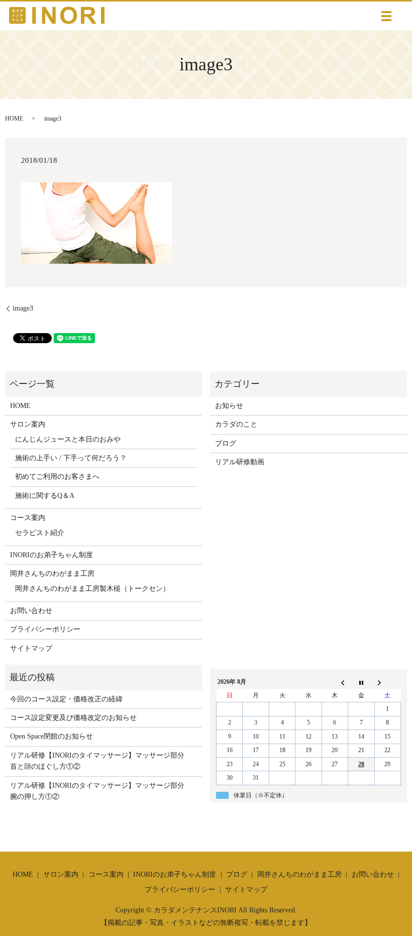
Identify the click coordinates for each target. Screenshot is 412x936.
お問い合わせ (31, 610)
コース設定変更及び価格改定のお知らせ (73, 717)
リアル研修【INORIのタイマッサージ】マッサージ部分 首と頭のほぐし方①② (100, 761)
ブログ (225, 443)
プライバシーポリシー (45, 629)
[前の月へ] (335, 682)
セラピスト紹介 (39, 533)
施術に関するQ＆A (44, 495)
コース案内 (27, 518)
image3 (23, 308)
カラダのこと (236, 424)
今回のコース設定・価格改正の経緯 (66, 699)
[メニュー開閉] (386, 16)
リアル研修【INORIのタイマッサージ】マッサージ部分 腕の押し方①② (100, 791)
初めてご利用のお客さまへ (57, 476)
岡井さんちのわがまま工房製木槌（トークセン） (92, 588)
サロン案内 (27, 424)
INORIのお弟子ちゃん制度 (51, 555)
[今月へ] (361, 682)
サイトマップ (31, 648)
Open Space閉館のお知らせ (51, 736)
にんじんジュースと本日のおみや (68, 439)
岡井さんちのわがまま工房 (52, 573)
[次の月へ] (387, 682)
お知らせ (229, 405)
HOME (14, 118)
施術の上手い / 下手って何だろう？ (71, 458)
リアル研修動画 (239, 462)
